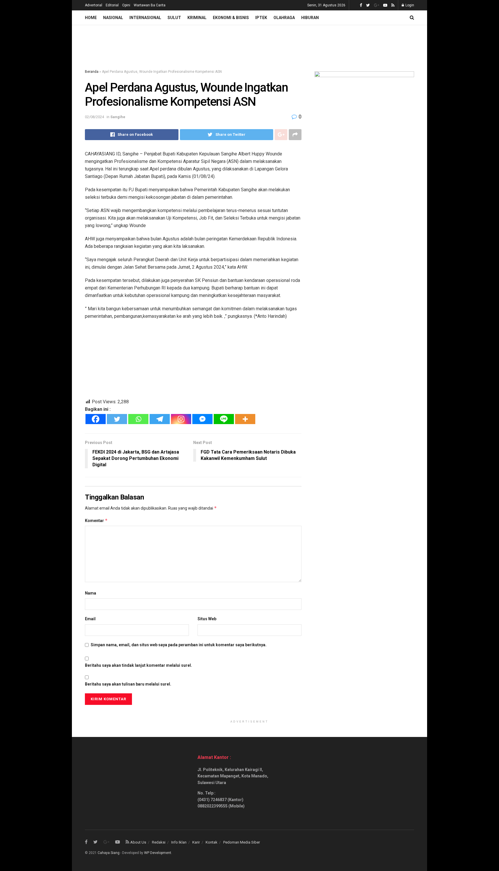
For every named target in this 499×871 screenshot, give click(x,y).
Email (90, 618)
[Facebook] (95, 419)
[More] (245, 419)
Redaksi (158, 842)
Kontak (211, 842)
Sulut (174, 17)
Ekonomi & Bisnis (231, 17)
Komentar (96, 520)
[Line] (224, 419)
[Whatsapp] (138, 419)
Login (409, 5)
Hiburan (310, 17)
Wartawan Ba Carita (149, 5)
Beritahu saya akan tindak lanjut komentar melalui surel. (138, 665)
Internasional (145, 17)
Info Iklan (179, 842)
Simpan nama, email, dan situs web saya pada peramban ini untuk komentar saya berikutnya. (179, 644)
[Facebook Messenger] (202, 419)
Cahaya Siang (109, 853)
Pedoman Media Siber (241, 842)
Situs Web (207, 618)
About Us (138, 842)
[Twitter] (117, 419)
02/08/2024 (94, 117)
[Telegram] (160, 419)
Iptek (261, 17)
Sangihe (117, 117)
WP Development (157, 853)
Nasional (113, 17)
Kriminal (196, 17)
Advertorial (93, 5)
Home (91, 17)
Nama (90, 593)
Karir (196, 842)
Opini (126, 5)
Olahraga (284, 17)
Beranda (91, 72)
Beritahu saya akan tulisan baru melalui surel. (128, 684)
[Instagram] (181, 419)
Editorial (112, 5)
